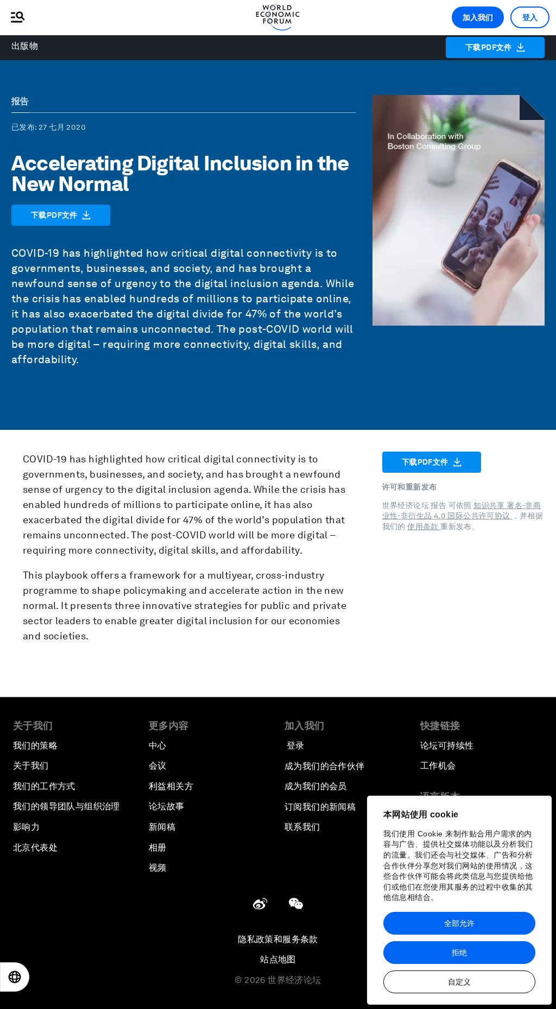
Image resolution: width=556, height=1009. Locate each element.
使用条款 (423, 526)
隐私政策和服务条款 (278, 939)
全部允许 (459, 923)
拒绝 (459, 952)
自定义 (459, 982)
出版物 (24, 46)
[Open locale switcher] (15, 977)
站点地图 (278, 959)
